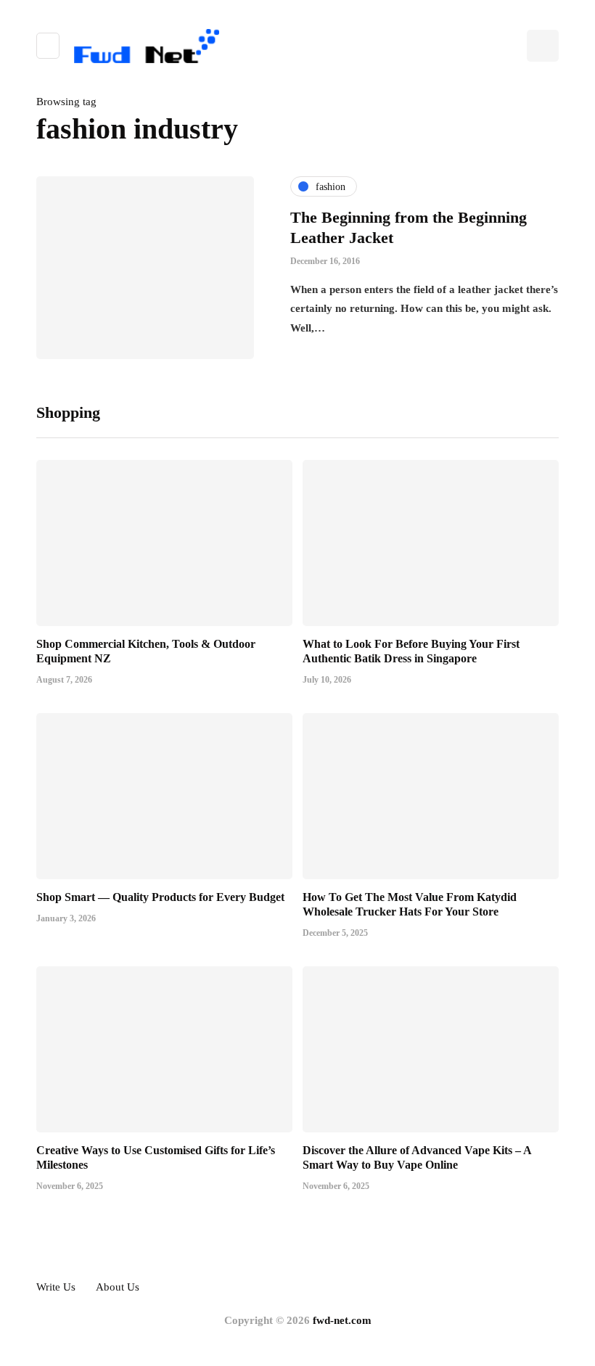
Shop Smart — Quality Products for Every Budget (160, 897)
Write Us (55, 1287)
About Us (117, 1287)
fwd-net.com (342, 1320)
